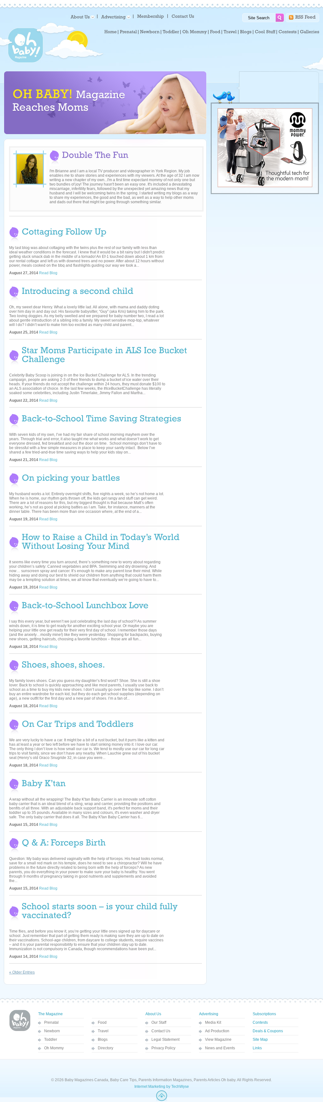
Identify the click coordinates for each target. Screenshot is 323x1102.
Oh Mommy (54, 1048)
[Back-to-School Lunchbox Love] (85, 604)
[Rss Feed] (305, 16)
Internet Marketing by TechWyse (161, 1086)
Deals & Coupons (268, 1031)
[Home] (110, 32)
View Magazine (218, 1039)
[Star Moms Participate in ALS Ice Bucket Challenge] (105, 354)
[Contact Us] (183, 16)
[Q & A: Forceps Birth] (64, 842)
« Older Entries (22, 972)
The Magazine (50, 1014)
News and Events (220, 1048)
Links (257, 1048)
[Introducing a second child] (77, 290)
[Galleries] (309, 32)
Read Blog (48, 273)
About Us (153, 1014)
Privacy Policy (163, 1048)
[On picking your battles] (71, 477)
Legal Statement (165, 1039)
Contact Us (160, 1031)
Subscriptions (264, 1014)
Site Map (260, 1039)
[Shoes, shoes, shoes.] (63, 664)
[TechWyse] (161, 1100)
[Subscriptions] (150, 16)
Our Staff (158, 1022)
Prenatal (51, 1022)
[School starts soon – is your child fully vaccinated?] (101, 910)
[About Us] (81, 16)
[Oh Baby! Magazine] (25, 61)
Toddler (50, 1039)
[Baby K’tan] (44, 782)
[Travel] (230, 32)
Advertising (208, 1014)
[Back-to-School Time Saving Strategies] (101, 418)
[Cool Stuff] (265, 32)
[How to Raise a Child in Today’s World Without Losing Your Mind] (102, 540)
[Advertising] (114, 16)
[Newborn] (150, 32)
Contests (260, 1022)
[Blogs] (246, 32)
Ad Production (217, 1031)
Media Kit (213, 1022)
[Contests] (288, 32)
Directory (105, 1048)
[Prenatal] (128, 32)
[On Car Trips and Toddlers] (77, 723)
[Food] (215, 32)
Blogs (103, 1039)
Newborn (52, 1031)
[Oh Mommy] (194, 32)
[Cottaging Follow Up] (64, 231)
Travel (103, 1031)
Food (102, 1022)
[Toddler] (171, 32)
